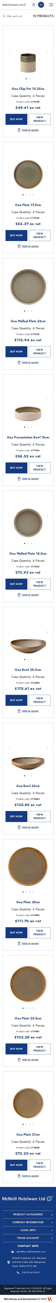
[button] (47, 51)
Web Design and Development (20, 1299)
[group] (28, 51)
